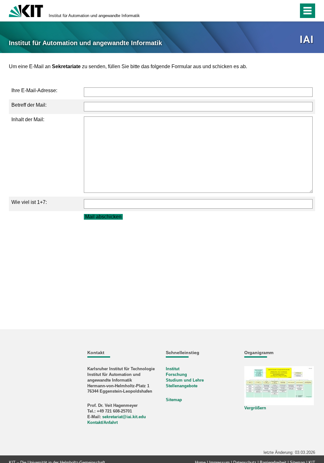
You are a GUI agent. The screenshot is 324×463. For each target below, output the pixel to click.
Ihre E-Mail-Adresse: (34, 90)
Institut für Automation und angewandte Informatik (94, 15)
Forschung (176, 374)
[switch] (280, 10)
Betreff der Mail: (29, 105)
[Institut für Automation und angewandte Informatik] (307, 40)
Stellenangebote (181, 385)
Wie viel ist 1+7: (29, 202)
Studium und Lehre (185, 380)
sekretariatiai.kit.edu (124, 416)
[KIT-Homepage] (26, 10)
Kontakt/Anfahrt (102, 422)
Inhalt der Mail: (27, 119)
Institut (172, 368)
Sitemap (174, 399)
